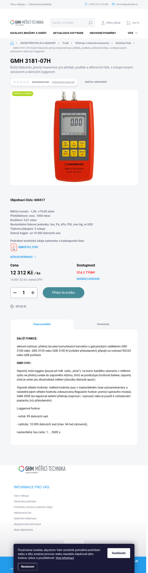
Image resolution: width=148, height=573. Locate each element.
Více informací (65, 558)
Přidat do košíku (63, 292)
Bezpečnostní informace (27, 524)
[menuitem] (29, 33)
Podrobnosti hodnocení (63, 82)
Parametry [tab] (103, 324)
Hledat (90, 22)
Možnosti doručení (88, 278)
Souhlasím (119, 553)
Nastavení (27, 566)
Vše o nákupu (17, 4)
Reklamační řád (22, 512)
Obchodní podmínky (40, 4)
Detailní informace (21, 257)
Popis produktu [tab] (42, 324)
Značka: (96, 82)
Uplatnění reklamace (25, 518)
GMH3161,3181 (28, 247)
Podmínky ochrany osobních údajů (33, 507)
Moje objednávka (23, 529)
